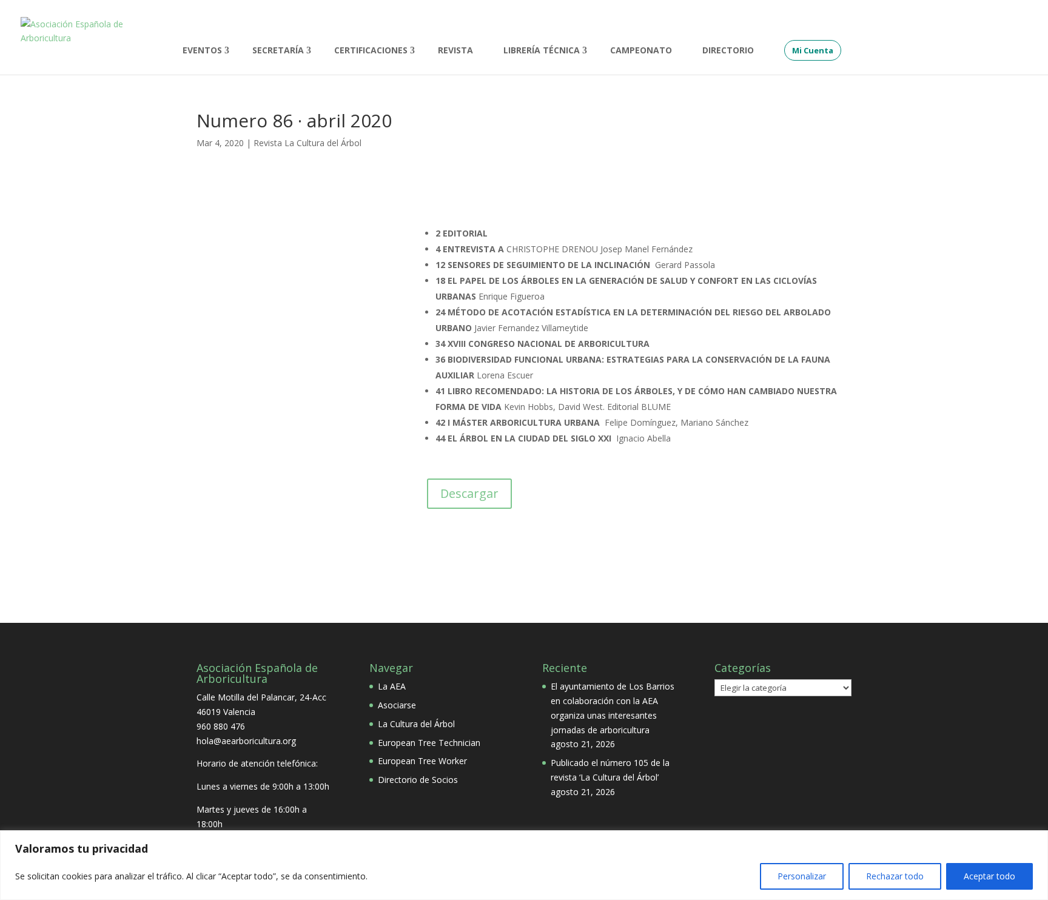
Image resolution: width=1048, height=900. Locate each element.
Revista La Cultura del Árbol (307, 143)
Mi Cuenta (812, 50)
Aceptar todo (989, 876)
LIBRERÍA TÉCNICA (541, 51)
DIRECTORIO (728, 51)
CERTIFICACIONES (371, 51)
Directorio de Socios (418, 779)
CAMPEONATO (641, 51)
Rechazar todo (895, 876)
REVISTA (455, 51)
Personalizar (802, 876)
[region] (524, 865)
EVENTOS (202, 51)
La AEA (392, 686)
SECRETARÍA (278, 51)
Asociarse (397, 705)
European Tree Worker (422, 761)
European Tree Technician (429, 742)
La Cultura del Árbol (416, 724)
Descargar (469, 493)
